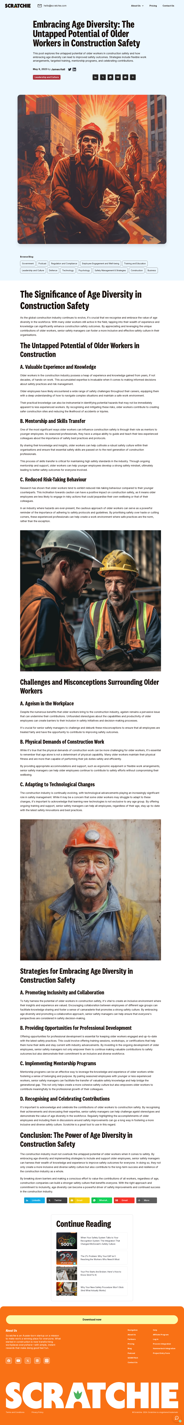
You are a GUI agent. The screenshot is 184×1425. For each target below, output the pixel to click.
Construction (137, 270)
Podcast (42, 263)
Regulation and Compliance (64, 263)
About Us (132, 1335)
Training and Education (135, 263)
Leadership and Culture (33, 270)
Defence (53, 270)
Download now (92, 1319)
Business (152, 270)
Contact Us (168, 5)
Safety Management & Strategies (110, 270)
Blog (130, 1348)
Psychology (84, 270)
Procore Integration (162, 1344)
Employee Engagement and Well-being (100, 263)
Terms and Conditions (15, 1412)
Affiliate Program (161, 1335)
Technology (68, 270)
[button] (137, 5)
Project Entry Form (161, 1353)
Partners (132, 1339)
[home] (17, 6)
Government (28, 263)
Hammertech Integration (164, 1348)
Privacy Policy (37, 1412)
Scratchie (68, 1124)
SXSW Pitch (133, 1358)
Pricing (153, 5)
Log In (155, 1339)
